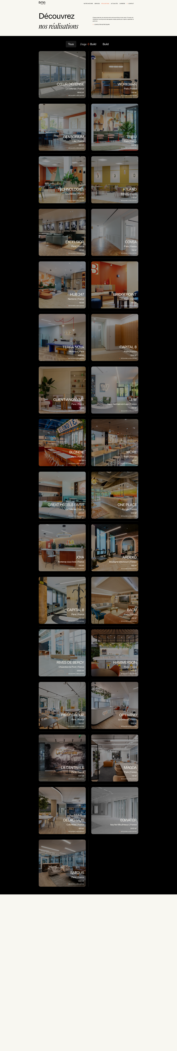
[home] (42, 3)
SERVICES (97, 3)
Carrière (122, 3)
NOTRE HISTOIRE (88, 3)
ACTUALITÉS (114, 3)
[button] (137, 3)
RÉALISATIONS (105, 3)
